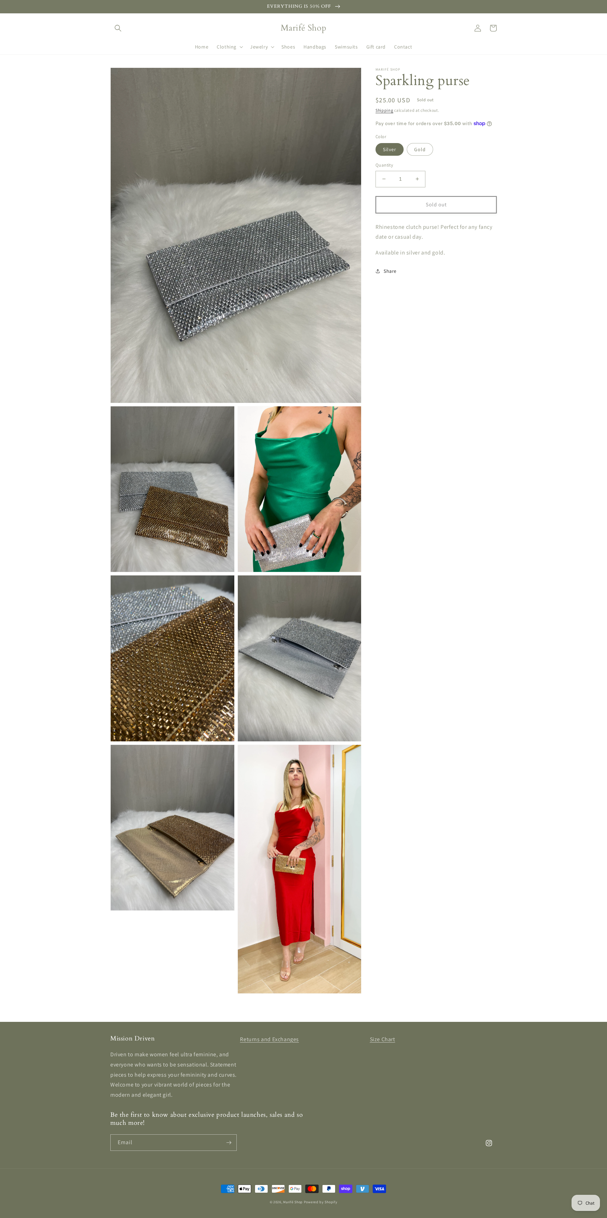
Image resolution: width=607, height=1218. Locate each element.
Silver (389, 149)
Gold (420, 149)
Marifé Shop (293, 1202)
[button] (118, 28)
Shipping (384, 110)
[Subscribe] (228, 1142)
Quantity (384, 165)
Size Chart (382, 1039)
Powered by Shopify (321, 1202)
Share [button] (390, 271)
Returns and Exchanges (269, 1039)
